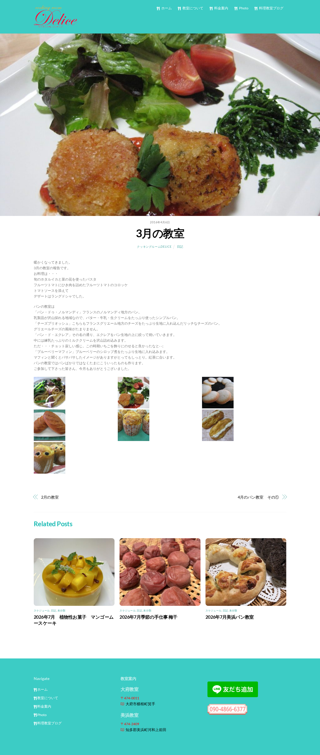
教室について (192, 8)
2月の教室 (50, 497)
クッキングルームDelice (154, 246)
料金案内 (221, 8)
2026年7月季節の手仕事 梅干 (148, 617)
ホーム (166, 8)
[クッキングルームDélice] (55, 25)
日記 (180, 246)
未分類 (61, 610)
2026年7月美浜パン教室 (229, 617)
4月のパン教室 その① (258, 497)
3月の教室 (160, 233)
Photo (243, 8)
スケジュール (42, 610)
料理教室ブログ (270, 8)
